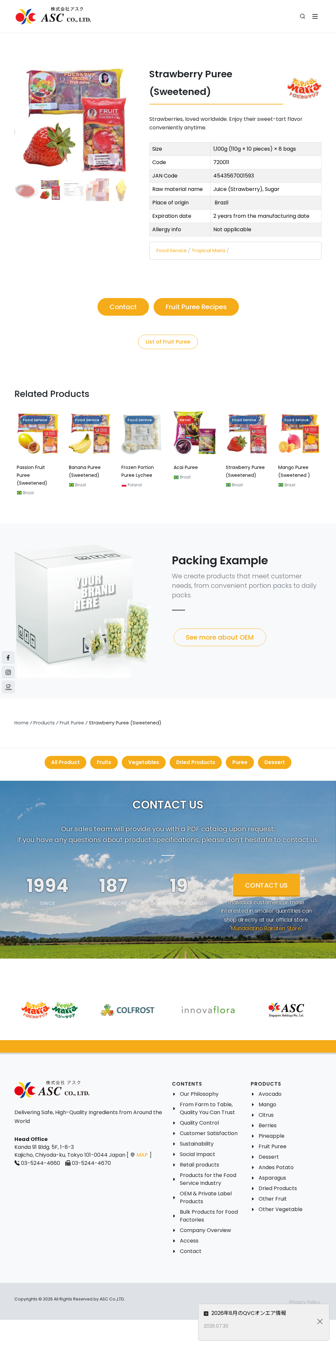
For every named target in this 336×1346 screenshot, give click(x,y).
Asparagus (272, 1178)
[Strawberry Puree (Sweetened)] (73, 118)
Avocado (270, 1094)
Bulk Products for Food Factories (209, 1216)
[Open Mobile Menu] (315, 16)
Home (21, 723)
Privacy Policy (304, 1302)
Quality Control (199, 1123)
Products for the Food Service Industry (208, 1179)
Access (189, 1240)
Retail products (199, 1164)
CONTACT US (266, 885)
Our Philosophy (199, 1094)
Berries (268, 1125)
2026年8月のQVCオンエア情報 (248, 1313)
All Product (65, 762)
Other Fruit (273, 1199)
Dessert (274, 762)
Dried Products (195, 762)
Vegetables (143, 762)
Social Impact (197, 1154)
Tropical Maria (208, 250)
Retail (185, 419)
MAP (142, 1155)
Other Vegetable (281, 1209)
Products (44, 723)
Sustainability (197, 1144)
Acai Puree (186, 467)
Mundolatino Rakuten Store (266, 928)
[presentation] (8, 456)
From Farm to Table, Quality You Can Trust (207, 1108)
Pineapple (271, 1136)
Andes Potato (276, 1167)
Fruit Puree (72, 723)
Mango (267, 1104)
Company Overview (205, 1230)
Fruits (104, 762)
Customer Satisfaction (209, 1133)
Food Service (172, 250)
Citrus (266, 1115)
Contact (190, 1251)
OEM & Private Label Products (206, 1197)
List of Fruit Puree (168, 342)
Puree (239, 762)
